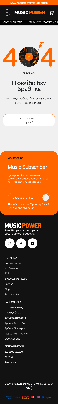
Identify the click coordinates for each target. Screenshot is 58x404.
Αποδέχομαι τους (29, 206)
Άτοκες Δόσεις (13, 312)
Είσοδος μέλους (14, 351)
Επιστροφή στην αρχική (29, 120)
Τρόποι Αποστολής (15, 323)
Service (9, 284)
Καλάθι (9, 357)
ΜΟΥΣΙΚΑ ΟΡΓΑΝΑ (12, 22)
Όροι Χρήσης (12, 338)
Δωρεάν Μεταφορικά (17, 333)
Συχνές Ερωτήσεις (15, 317)
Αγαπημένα (11, 362)
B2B (7, 273)
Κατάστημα (11, 268)
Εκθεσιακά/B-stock (16, 278)
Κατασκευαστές (14, 307)
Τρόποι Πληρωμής (15, 328)
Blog (7, 289)
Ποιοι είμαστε (13, 263)
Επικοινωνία (12, 294)
